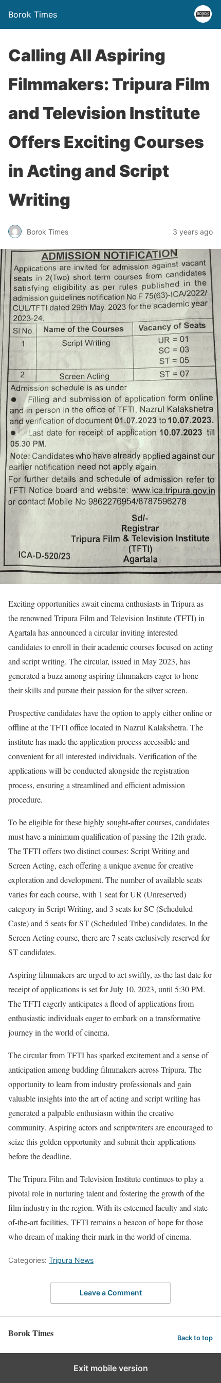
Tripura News (71, 1260)
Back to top (195, 1338)
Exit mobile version (110, 1368)
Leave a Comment (111, 1292)
